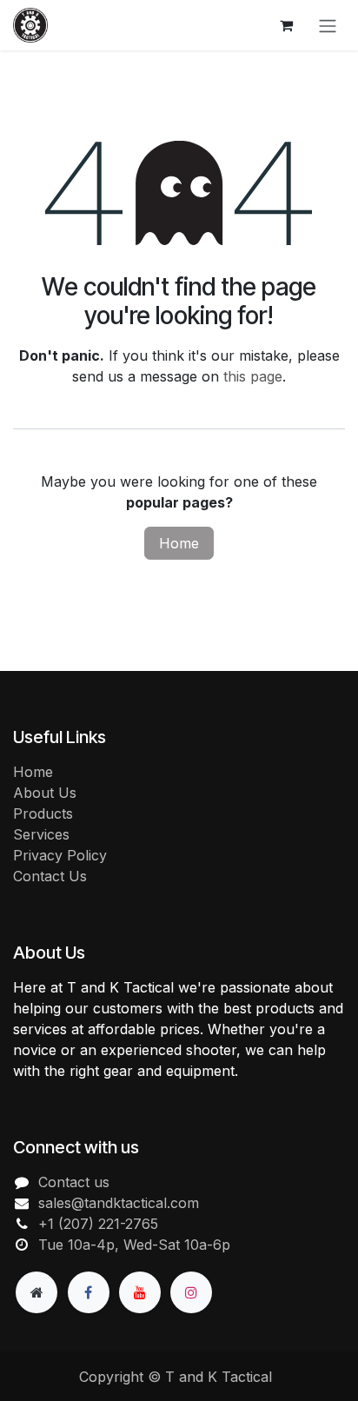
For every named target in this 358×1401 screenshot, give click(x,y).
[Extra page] (36, 1292)
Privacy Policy (60, 855)
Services (41, 834)
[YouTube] (140, 1292)
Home (179, 543)
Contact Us (50, 876)
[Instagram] (191, 1292)
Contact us (73, 1182)
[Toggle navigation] (327, 25)
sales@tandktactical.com (118, 1203)
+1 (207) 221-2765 (98, 1223)
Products (43, 813)
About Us (44, 792)
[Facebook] (88, 1292)
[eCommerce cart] (285, 25)
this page (252, 376)
